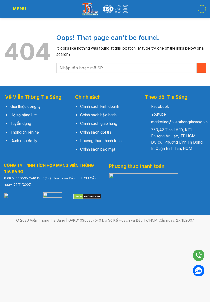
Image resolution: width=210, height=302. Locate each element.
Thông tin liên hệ (24, 132)
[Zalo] (198, 270)
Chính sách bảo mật (97, 149)
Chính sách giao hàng (98, 123)
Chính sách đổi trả (96, 132)
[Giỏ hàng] (202, 9)
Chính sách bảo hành (98, 115)
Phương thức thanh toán (101, 140)
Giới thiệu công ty (25, 106)
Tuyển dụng (20, 123)
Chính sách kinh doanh (99, 106)
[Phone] (198, 255)
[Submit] (201, 67)
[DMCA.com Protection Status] (87, 196)
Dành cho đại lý (23, 140)
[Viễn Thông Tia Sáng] (105, 9)
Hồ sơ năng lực (23, 115)
